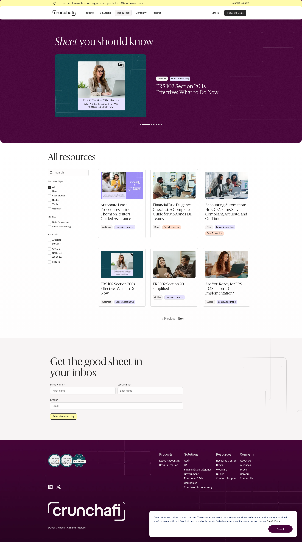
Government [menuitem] (191, 474)
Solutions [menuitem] (191, 454)
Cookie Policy (273, 521)
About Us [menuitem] (245, 460)
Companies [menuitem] (190, 482)
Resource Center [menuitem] (226, 460)
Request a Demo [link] (235, 13)
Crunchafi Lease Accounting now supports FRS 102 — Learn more (101, 3)
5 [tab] (156, 124)
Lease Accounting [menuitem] (169, 460)
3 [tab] (149, 125)
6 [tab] (158, 124)
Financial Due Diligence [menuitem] (198, 469)
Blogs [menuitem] (219, 465)
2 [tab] (143, 124)
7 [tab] (161, 124)
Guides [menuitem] (220, 474)
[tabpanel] (151, 85)
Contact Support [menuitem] (226, 478)
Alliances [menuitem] (245, 465)
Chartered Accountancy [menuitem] (198, 487)
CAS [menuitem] (186, 465)
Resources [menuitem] (223, 454)
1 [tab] (140, 124)
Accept (280, 529)
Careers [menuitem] (244, 474)
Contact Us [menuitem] (246, 478)
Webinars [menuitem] (221, 469)
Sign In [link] (215, 13)
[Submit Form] (51, 172)
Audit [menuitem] (187, 460)
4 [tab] (153, 124)
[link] (64, 12)
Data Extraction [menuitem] (168, 465)
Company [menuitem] (247, 454)
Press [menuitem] (243, 469)
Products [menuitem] (166, 454)
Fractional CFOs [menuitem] (193, 478)
